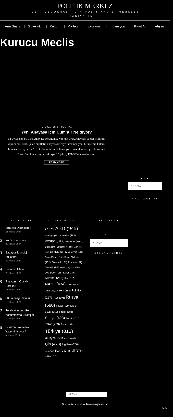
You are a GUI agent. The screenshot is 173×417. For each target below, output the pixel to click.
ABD (66, 228)
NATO (55, 284)
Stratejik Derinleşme (18, 227)
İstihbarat (51, 356)
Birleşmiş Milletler (68, 247)
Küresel (54, 278)
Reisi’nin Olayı (14, 269)
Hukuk (65, 268)
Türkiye (59, 331)
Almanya (52, 235)
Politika (66, 127)
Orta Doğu (51, 291)
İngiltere (70, 344)
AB (49, 229)
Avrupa (55, 241)
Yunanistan (70, 338)
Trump (66, 324)
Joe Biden (53, 272)
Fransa (75, 262)
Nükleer (73, 284)
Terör (52, 324)
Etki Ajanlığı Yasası (17, 298)
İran (61, 350)
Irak (75, 267)
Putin (59, 297)
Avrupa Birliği (74, 241)
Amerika (68, 235)
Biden (50, 247)
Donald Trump (54, 257)
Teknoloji (72, 318)
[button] (158, 186)
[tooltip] (155, 10)
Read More (56, 162)
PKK (65, 290)
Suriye (55, 318)
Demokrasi (60, 251)
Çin (53, 344)
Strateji (66, 311)
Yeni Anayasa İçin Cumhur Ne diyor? (56, 132)
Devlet (77, 252)
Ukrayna (54, 338)
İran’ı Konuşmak (15, 240)
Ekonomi (59, 262)
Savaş (62, 305)
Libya (69, 278)
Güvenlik (52, 267)
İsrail (75, 350)
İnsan (49, 351)
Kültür (69, 272)
